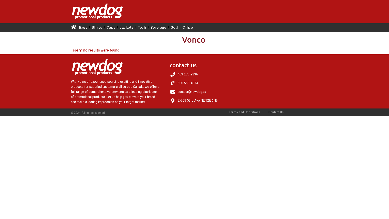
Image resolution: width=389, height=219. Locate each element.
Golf (174, 27)
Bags (83, 27)
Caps (110, 27)
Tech (142, 27)
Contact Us (276, 112)
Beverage (158, 27)
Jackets (127, 27)
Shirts (97, 27)
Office (187, 27)
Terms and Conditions (244, 112)
